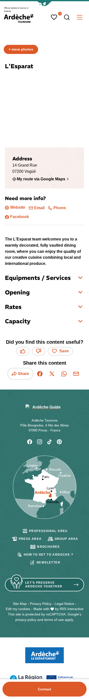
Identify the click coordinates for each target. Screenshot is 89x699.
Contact (44, 689)
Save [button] (64, 351)
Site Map (20, 604)
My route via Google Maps (41, 179)
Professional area (48, 531)
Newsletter (48, 562)
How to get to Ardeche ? (48, 554)
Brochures (48, 546)
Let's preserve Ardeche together (43, 584)
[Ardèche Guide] (19, 18)
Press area (30, 539)
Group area (66, 539)
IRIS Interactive (72, 609)
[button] (44, 3)
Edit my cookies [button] (18, 609)
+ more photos (21, 49)
